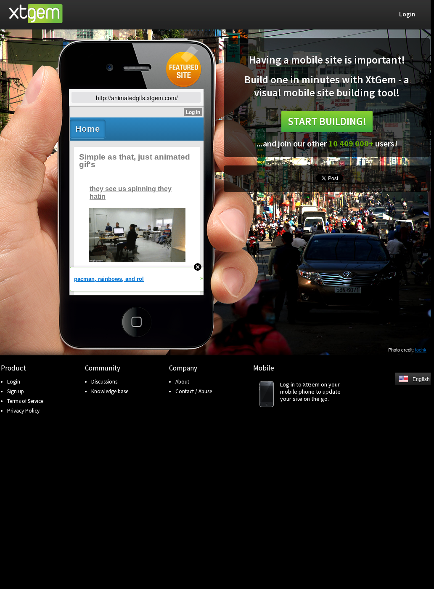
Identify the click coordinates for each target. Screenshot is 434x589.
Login (13, 381)
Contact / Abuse (193, 391)
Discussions (104, 381)
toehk (420, 349)
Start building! (327, 121)
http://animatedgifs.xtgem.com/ (137, 97)
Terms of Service (25, 401)
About (182, 381)
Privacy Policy (23, 410)
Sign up (15, 391)
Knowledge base (109, 391)
